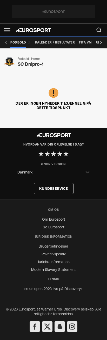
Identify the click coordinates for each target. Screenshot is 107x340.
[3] (53, 154)
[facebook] (35, 326)
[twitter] (47, 326)
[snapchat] (60, 326)
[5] (66, 154)
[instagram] (72, 326)
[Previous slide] (6, 42)
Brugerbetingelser (53, 246)
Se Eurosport (53, 227)
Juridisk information (54, 262)
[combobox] (53, 172)
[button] (7, 30)
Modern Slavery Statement (53, 269)
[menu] (99, 30)
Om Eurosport (53, 219)
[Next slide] (101, 42)
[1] (41, 154)
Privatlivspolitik (54, 254)
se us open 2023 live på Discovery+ (53, 289)
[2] (47, 154)
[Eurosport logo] (33, 30)
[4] (60, 154)
